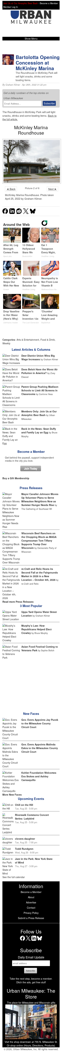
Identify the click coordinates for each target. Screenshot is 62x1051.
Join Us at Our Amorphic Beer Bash (20, 3)
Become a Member (31, 451)
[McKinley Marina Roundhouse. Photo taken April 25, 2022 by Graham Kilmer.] (30, 161)
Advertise (31, 902)
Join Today (30, 468)
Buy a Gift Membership (15, 478)
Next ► (52, 189)
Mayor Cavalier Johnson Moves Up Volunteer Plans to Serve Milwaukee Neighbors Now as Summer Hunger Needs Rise (39, 499)
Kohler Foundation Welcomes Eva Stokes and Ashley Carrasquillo (38, 776)
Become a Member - (49, 3)
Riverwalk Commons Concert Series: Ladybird (32, 816)
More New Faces (12, 794)
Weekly (6, 343)
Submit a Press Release (31, 918)
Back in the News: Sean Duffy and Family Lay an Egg (38, 430)
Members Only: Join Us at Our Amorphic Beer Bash (39, 413)
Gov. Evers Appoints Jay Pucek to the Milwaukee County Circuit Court (39, 723)
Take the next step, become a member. (31, 978)
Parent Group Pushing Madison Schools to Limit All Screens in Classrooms (39, 390)
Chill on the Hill (24, 805)
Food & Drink (47, 339)
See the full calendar (13, 877)
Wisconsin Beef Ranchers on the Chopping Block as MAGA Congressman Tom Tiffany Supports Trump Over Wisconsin (38, 540)
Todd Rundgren (24, 848)
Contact (31, 907)
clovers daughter (25, 838)
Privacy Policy (31, 913)
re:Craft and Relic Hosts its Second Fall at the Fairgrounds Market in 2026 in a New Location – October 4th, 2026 (39, 574)
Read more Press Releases (18, 601)
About (31, 897)
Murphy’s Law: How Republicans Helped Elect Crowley (36, 629)
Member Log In (10, 7)
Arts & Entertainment (28, 339)
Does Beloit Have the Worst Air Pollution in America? (39, 371)
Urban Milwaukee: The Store (31, 993)
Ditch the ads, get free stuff (31, 982)
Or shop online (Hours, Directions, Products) (31, 1045)
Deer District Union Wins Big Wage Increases (38, 357)
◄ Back (11, 189)
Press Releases (31, 488)
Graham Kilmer (13, 84)
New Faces (31, 713)
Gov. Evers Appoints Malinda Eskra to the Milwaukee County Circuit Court (39, 748)
